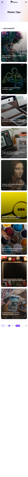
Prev (3, 325)
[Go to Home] (14, 2)
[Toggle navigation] (26, 2)
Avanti (17, 325)
